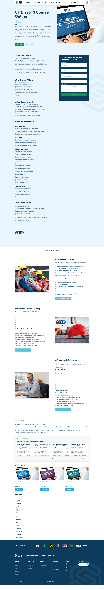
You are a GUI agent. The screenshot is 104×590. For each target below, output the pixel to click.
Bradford (18, 504)
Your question (64, 84)
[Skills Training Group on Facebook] (67, 564)
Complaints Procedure (43, 565)
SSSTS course (19, 82)
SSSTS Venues (17, 574)
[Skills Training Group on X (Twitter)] (71, 567)
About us (16, 565)
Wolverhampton (19, 537)
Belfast (17, 501)
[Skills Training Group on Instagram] (67, 567)
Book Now (19, 44)
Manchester (18, 519)
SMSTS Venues (17, 572)
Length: (16, 486)
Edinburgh (18, 498)
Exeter (17, 510)
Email (62, 79)
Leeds (17, 513)
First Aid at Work (30, 568)
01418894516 (55, 565)
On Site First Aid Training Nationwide (20, 575)
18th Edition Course (30, 565)
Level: (16, 484)
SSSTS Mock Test (41, 432)
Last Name (63, 68)
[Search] (88, 564)
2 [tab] (53, 458)
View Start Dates (30, 44)
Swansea (17, 535)
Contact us (51, 2)
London (17, 518)
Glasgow (17, 525)
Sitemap (53, 581)
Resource (58, 2)
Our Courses (28, 2)
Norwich (17, 522)
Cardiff (17, 509)
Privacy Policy (48, 581)
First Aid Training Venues (18, 569)
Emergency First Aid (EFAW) (32, 569)
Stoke (17, 532)
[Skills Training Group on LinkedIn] (71, 564)
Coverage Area (36, 2)
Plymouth (18, 527)
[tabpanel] (25, 449)
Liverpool (18, 516)
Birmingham (18, 503)
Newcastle (18, 521)
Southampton (19, 531)
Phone (62, 73)
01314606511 (55, 567)
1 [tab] (52, 458)
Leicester (18, 515)
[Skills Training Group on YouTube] (67, 570)
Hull (17, 512)
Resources (16, 568)
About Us (44, 2)
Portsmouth (18, 528)
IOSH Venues (17, 571)
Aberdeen (18, 500)
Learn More (19, 489)
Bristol (17, 506)
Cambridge (18, 507)
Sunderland (18, 534)
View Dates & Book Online (63, 298)
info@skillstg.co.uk (56, 569)
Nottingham (18, 524)
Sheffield (18, 529)
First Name (63, 62)
